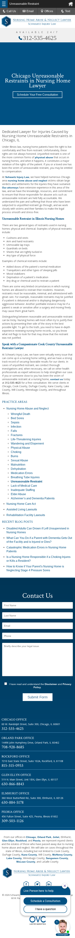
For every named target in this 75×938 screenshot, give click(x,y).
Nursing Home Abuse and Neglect (27, 408)
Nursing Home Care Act (21, 503)
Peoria (36, 840)
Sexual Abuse (19, 460)
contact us (56, 379)
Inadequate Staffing (23, 489)
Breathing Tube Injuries (25, 477)
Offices (48, 11)
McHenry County (62, 854)
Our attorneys (10, 187)
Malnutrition (18, 464)
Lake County (14, 858)
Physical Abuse (20, 447)
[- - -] (4, 4)
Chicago (31, 837)
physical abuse (44, 157)
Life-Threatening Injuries (26, 439)
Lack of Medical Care (24, 485)
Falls (14, 430)
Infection (16, 426)
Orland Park (44, 837)
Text (67, 11)
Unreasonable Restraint (26, 481)
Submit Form (38, 697)
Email (30, 11)
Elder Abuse (18, 494)
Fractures (16, 435)
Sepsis (15, 422)
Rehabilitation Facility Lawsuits (25, 515)
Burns (14, 456)
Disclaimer (51, 684)
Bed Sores (17, 418)
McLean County (25, 861)
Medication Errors (22, 473)
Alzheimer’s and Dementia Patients (33, 498)
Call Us (11, 11)
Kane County (29, 854)
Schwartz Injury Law (17, 177)
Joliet (56, 837)
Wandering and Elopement (27, 443)
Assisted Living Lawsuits (21, 509)
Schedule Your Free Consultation (37, 94)
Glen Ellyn (8, 840)
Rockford (21, 840)
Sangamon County (57, 858)
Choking (16, 451)
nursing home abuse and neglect (27, 180)
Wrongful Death (20, 413)
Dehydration (18, 468)
